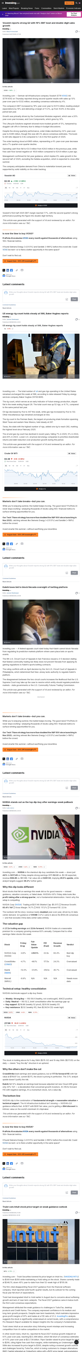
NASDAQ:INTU (71, 1277)
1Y (20, 188)
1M (13, 188)
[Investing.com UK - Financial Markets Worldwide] (12, 3)
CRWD (8, 964)
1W (9, 188)
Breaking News (27, 8)
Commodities (46, 8)
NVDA (18, 904)
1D (6, 188)
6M (17, 188)
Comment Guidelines (9, 305)
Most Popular (14, 8)
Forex (37, 8)
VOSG (64, 96)
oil (37, 391)
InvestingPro (62, 1316)
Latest (4, 8)
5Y (24, 188)
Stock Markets (58, 8)
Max (28, 188)
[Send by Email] (22, 270)
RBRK (7, 973)
